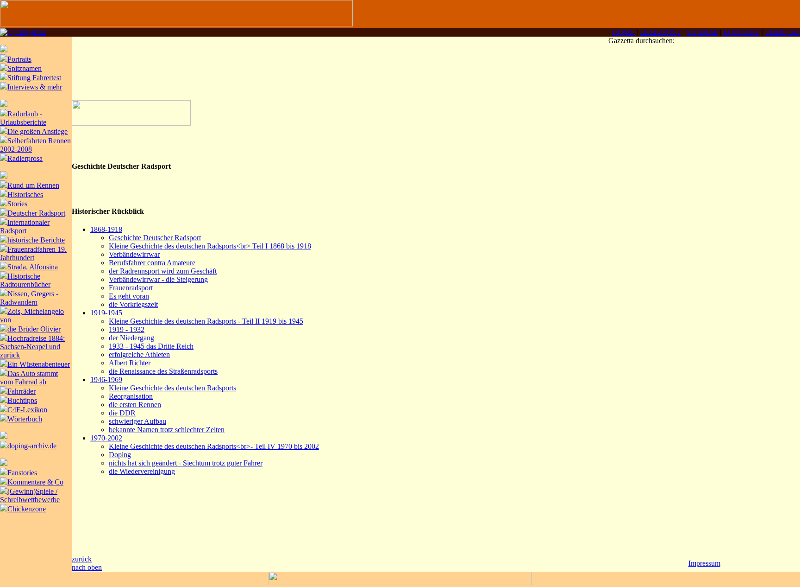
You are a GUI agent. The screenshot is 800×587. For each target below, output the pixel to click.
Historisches (25, 194)
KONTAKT (741, 32)
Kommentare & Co (35, 482)
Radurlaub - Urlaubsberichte (23, 118)
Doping (120, 455)
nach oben (87, 567)
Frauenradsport (131, 288)
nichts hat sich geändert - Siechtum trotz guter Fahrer (185, 463)
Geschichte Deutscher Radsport (155, 238)
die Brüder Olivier (34, 329)
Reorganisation (131, 396)
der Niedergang (131, 338)
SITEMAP (702, 32)
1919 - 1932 (126, 329)
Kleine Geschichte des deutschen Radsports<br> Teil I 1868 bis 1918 (210, 246)
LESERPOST (660, 32)
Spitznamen (24, 68)
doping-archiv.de (31, 446)
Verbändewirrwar (134, 254)
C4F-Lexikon (27, 410)
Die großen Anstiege (37, 131)
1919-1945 (106, 313)
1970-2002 (106, 438)
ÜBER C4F (782, 32)
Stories (17, 204)
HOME (623, 32)
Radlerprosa (25, 158)
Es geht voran (129, 296)
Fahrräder (21, 391)
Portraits (19, 59)
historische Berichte (36, 240)
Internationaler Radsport (25, 226)
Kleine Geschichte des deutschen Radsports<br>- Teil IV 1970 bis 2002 (214, 446)
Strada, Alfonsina (32, 267)
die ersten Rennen (135, 404)
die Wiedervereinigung (142, 471)
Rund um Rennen (33, 185)
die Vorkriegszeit (133, 304)
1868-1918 (106, 229)
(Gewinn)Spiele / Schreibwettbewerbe (30, 495)
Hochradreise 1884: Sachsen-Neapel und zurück (32, 346)
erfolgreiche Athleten (139, 354)
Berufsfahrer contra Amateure (152, 263)
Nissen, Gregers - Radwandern (29, 298)
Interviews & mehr (34, 87)
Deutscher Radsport (36, 213)
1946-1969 (106, 379)
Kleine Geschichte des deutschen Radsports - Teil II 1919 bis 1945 (206, 321)
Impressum (704, 563)
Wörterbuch (24, 419)
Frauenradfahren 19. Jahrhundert (33, 253)
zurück (82, 559)
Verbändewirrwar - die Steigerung (158, 279)
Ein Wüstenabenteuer (38, 364)
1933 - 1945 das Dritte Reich (151, 346)
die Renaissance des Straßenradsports (163, 371)
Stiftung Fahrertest (34, 78)
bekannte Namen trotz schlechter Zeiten (167, 430)
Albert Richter (129, 363)
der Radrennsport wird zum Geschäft (163, 271)
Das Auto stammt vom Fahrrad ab (29, 378)
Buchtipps (22, 400)
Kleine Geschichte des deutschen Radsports (172, 388)
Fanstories (22, 473)
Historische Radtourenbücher (25, 280)
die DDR (122, 413)
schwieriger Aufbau (137, 421)
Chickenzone (26, 509)
